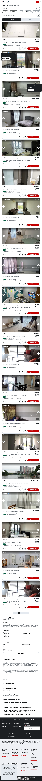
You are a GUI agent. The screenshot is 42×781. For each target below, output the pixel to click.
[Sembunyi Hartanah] (36, 23)
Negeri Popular (24, 763)
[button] (7, 628)
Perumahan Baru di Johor (34, 753)
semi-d (25, 662)
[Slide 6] (22, 66)
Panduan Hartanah (5, 753)
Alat (31, 763)
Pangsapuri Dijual (14, 752)
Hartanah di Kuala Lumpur (24, 765)
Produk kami (4, 726)
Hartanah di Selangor (25, 767)
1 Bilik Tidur (8, 690)
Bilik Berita (15, 724)
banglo (28, 662)
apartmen (21, 662)
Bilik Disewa (23, 753)
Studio (4, 690)
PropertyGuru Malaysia (4, 750)
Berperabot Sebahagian (15, 695)
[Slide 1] (18, 66)
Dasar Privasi (25, 777)
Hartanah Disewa (24, 749)
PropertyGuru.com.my (6, 740)
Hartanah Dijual (14, 749)
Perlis (4, 679)
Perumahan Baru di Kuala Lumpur (34, 755)
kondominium (17, 662)
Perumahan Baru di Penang (34, 758)
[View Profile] (5, 23)
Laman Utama (5, 5)
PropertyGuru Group (6, 723)
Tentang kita (4, 724)
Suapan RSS (33, 767)
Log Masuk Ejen (33, 764)
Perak (6, 679)
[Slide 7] (23, 154)
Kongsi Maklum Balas (17, 726)
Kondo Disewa (23, 750)
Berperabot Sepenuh (6, 695)
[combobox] (19, 8)
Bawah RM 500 (5, 684)
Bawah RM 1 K (11, 684)
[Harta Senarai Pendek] (38, 23)
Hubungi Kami (16, 723)
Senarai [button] (12, 19)
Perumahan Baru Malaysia (34, 750)
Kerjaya (3, 727)
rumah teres (12, 662)
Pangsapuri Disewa (24, 752)
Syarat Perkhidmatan (18, 777)
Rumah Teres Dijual (14, 753)
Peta (31, 19)
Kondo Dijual (13, 750)
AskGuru (3, 752)
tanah (32, 662)
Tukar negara (26, 723)
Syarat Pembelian (32, 777)
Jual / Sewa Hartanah (34, 766)
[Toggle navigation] (40, 2)
